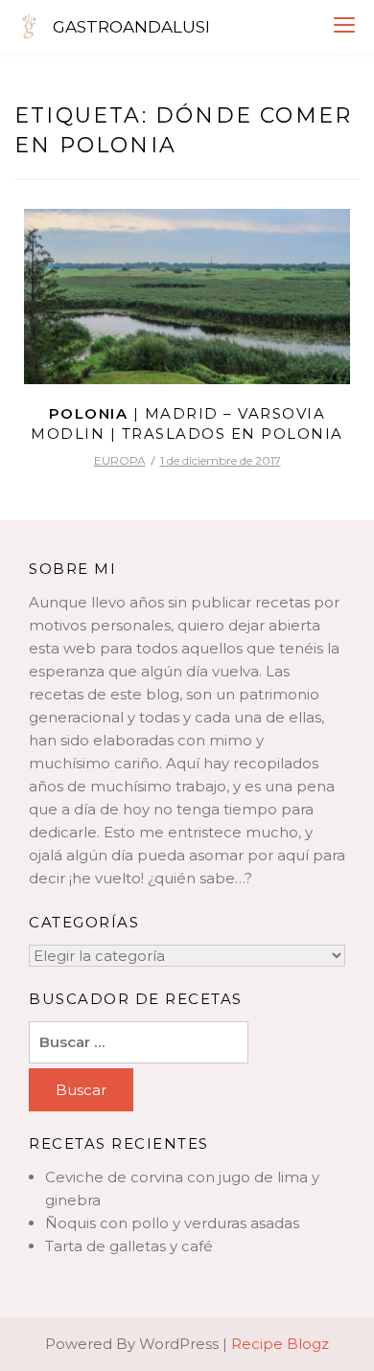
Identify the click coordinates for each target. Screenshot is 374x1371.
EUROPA (120, 460)
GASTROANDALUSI (131, 26)
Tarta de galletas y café (129, 1246)
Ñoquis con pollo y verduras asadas (172, 1223)
